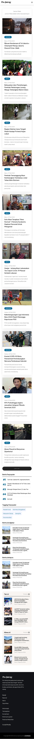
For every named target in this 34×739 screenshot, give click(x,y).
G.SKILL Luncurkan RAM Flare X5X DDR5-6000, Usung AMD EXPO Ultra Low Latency (21, 620)
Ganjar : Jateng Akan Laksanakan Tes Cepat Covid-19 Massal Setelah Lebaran (16, 270)
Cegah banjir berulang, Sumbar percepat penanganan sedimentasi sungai (21, 639)
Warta (7, 78)
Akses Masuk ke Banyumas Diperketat (14, 450)
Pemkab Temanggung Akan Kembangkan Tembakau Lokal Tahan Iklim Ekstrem (15, 177)
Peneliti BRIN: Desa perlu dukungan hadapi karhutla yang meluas (21, 649)
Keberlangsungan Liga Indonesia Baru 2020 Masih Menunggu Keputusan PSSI (16, 317)
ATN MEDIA (28, 735)
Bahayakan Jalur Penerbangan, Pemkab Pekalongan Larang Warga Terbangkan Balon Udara (16, 87)
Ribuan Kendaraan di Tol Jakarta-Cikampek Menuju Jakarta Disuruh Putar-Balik (16, 45)
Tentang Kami (5, 711)
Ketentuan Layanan (7, 716)
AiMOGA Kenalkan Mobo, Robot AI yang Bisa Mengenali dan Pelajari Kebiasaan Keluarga (21, 600)
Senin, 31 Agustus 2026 (20, 604)
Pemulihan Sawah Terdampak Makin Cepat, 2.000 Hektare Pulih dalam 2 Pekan (21, 529)
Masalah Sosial (7, 509)
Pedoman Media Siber (8, 719)
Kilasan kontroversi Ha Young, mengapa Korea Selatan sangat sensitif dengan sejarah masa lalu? (21, 658)
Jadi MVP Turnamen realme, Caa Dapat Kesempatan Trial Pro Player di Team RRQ (22, 610)
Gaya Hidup (8, 308)
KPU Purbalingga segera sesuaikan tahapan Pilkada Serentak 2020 (14, 405)
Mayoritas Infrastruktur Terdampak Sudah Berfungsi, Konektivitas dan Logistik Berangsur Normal (21, 549)
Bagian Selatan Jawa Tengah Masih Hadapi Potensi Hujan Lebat (15, 131)
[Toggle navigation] (32, 2)
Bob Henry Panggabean (19, 509)
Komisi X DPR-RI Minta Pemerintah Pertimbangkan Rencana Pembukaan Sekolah (15, 358)
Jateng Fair (18, 513)
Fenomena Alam (7, 517)
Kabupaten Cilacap (8, 513)
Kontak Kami (5, 714)
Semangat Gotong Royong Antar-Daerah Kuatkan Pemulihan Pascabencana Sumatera (22, 539)
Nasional (8, 37)
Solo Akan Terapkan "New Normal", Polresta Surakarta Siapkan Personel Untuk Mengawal (15, 222)
